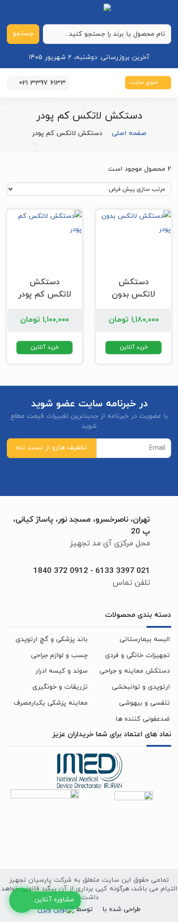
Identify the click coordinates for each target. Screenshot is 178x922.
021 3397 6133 (121, 571)
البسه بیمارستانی (145, 639)
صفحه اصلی (129, 133)
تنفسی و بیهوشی (144, 703)
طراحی (131, 909)
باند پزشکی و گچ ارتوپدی (52, 639)
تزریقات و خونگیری (60, 687)
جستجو (23, 33)
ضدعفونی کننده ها (142, 719)
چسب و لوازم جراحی (59, 655)
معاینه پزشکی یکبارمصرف (51, 703)
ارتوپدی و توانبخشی (141, 687)
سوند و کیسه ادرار (61, 671)
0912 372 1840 (60, 571)
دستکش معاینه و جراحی (134, 671)
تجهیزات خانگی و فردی (137, 655)
